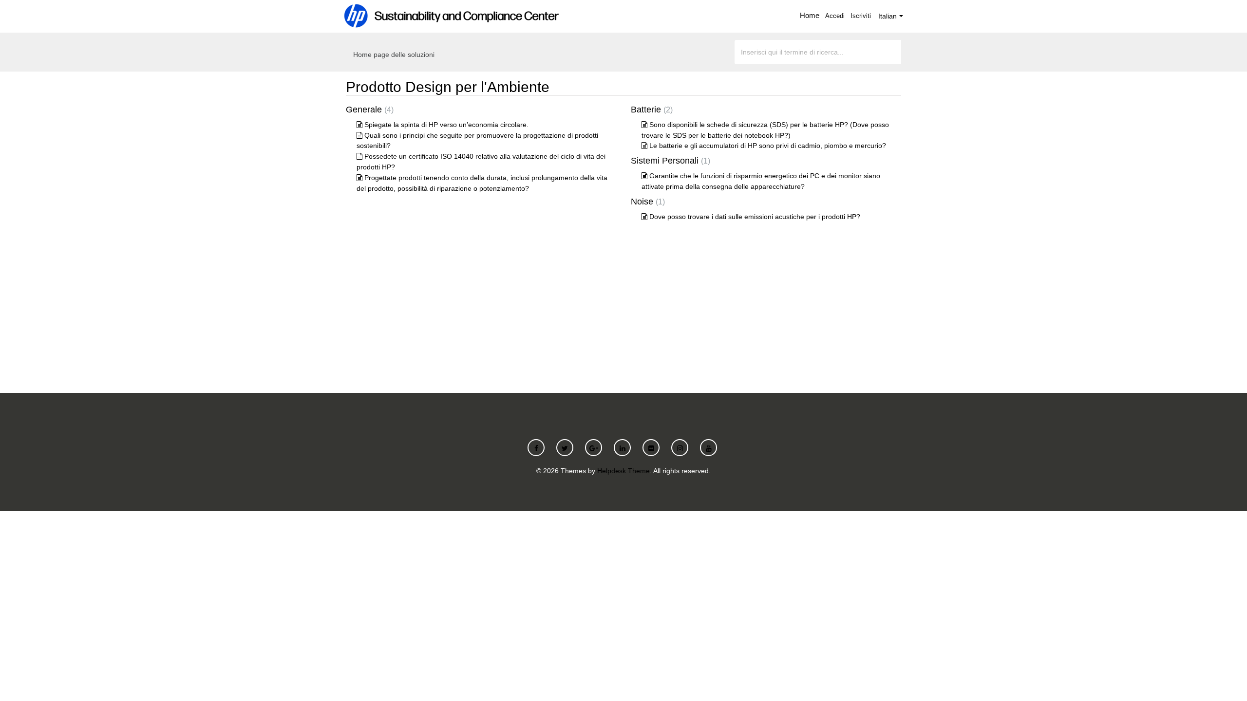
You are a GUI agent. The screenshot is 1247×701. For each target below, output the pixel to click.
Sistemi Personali (669, 161)
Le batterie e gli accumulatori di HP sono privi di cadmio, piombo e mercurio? (767, 145)
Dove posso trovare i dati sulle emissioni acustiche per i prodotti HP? (754, 217)
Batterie (650, 109)
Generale (368, 109)
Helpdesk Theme (623, 471)
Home (809, 15)
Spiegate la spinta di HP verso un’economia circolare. (446, 125)
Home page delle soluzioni (394, 54)
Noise (646, 201)
